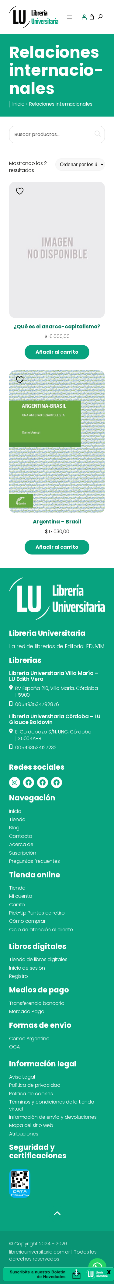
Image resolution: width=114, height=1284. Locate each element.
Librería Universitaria (47, 633)
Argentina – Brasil (57, 522)
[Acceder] (84, 17)
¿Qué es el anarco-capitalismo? (57, 327)
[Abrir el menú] (69, 17)
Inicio (18, 103)
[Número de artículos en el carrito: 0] (92, 17)
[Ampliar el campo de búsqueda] (100, 17)
